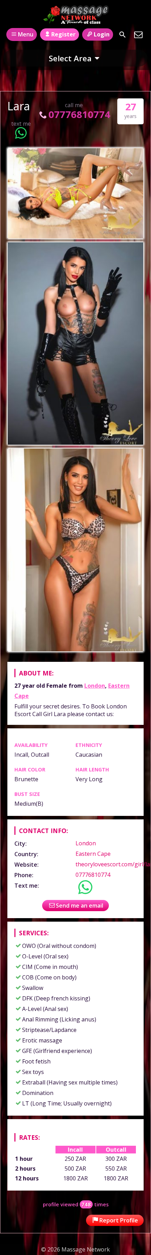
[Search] (122, 34)
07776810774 (79, 114)
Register (63, 34)
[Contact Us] (138, 34)
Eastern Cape (93, 854)
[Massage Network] (75, 15)
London (94, 685)
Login (102, 34)
